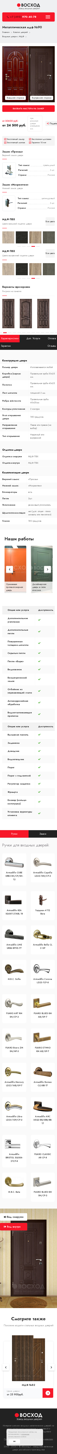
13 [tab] (47, 332)
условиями (25, 1434)
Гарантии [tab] (6, 346)
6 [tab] (14, 332)
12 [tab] (42, 332)
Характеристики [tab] (10, 338)
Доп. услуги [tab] (33, 338)
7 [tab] (19, 332)
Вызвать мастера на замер (28, 108)
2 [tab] (24, 246)
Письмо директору (44, 1439)
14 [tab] (52, 332)
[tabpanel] (8, 237)
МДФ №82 (28, 1385)
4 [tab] (33, 246)
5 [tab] (38, 246)
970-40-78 (23, 17)
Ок (14, 1441)
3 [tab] (28, 246)
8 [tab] (24, 332)
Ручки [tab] (14, 834)
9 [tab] (28, 332)
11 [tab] (38, 332)
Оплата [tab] (52, 338)
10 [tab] (33, 332)
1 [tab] (19, 246)
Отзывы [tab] (52, 346)
